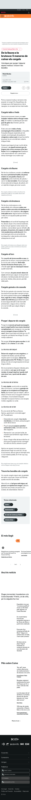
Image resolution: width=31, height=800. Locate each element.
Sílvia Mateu (19, 702)
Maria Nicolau (7, 73)
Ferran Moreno (20, 675)
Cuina (5, 88)
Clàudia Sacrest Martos (6, 557)
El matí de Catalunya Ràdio (13, 514)
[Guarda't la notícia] (23, 87)
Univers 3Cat (9, 520)
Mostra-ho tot (15, 721)
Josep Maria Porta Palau (22, 714)
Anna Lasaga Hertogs (22, 712)
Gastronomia (9, 509)
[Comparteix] (28, 87)
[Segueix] (9, 88)
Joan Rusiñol (24, 555)
